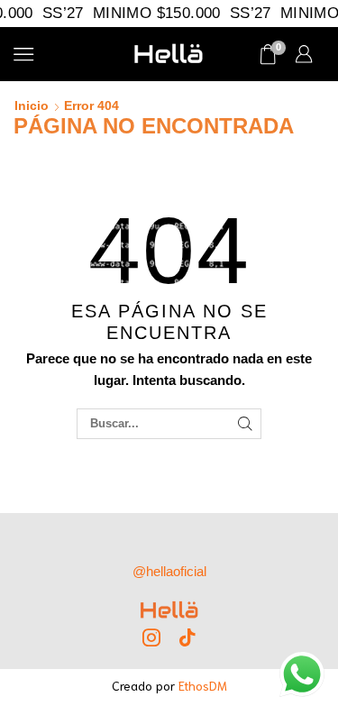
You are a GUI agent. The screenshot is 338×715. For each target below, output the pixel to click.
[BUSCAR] (245, 423)
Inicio (31, 105)
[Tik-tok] (187, 637)
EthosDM (202, 685)
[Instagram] (151, 637)
